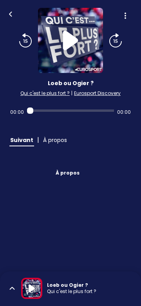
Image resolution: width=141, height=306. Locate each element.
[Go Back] (10, 13)
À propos (68, 172)
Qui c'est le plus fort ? (45, 93)
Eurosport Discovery (97, 93)
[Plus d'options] (125, 16)
